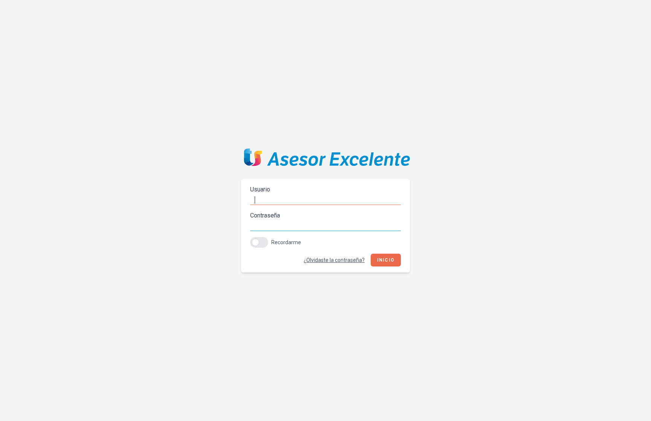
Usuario (260, 189)
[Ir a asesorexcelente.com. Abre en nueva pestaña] (325, 159)
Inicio (385, 260)
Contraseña (265, 215)
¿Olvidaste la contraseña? (334, 260)
